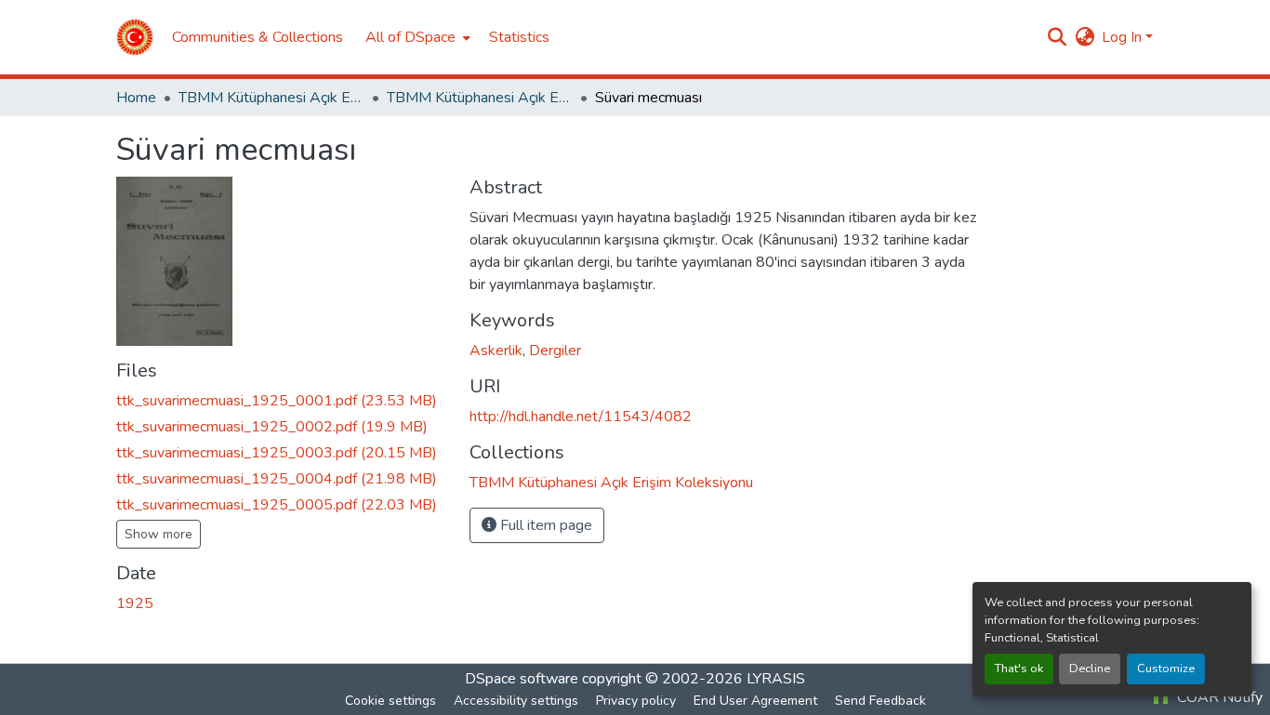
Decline (1089, 668)
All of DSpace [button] (410, 37)
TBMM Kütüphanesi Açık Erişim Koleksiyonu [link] (271, 97)
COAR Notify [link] (1218, 697)
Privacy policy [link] (636, 700)
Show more (158, 534)
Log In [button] (1123, 37)
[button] (134, 37)
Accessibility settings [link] (516, 700)
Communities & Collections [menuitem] (257, 37)
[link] (281, 401)
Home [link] (136, 97)
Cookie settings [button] (390, 700)
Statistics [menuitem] (519, 37)
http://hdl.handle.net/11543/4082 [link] (581, 416)
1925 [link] (134, 603)
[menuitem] (416, 37)
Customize (1166, 668)
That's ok (1019, 668)
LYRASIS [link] (776, 679)
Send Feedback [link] (880, 700)
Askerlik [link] (496, 350)
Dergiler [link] (555, 350)
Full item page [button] (544, 525)
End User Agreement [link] (755, 700)
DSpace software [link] (521, 679)
